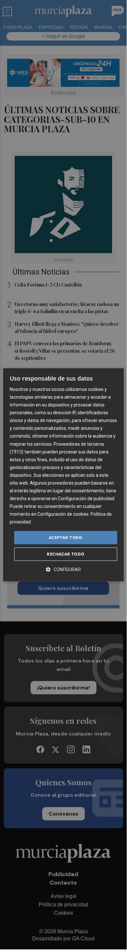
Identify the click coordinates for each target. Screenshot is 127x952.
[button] (63, 569)
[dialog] (63, 475)
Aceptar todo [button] (66, 537)
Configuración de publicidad (86, 498)
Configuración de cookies (63, 514)
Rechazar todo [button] (65, 554)
